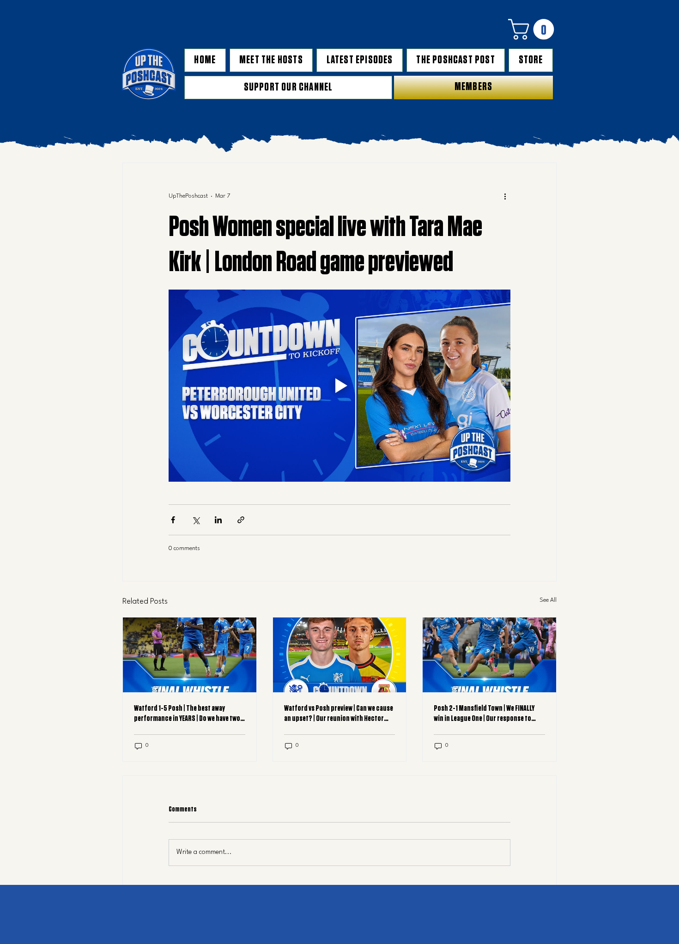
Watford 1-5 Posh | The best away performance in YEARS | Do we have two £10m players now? (187, 714)
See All (548, 600)
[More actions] (504, 196)
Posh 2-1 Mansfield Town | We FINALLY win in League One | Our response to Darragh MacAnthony (484, 714)
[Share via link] (240, 519)
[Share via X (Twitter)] (195, 519)
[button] (533, 29)
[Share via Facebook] (173, 519)
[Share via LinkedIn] (218, 519)
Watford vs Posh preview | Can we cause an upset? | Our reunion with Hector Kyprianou (338, 714)
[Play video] (339, 386)
